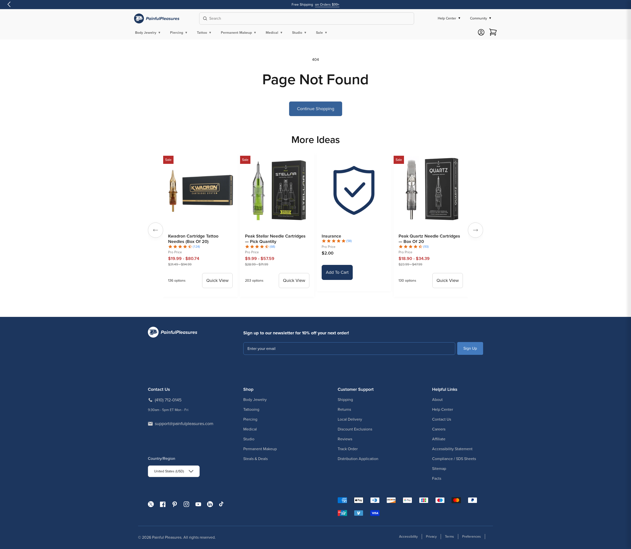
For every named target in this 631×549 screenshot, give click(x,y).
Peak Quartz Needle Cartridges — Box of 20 (429, 239)
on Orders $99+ (327, 4)
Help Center (442, 409)
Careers (438, 429)
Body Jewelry (255, 399)
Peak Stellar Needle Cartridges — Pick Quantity (275, 239)
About (437, 399)
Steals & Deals (255, 459)
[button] (148, 32)
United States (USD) (169, 471)
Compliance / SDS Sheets (454, 459)
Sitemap (439, 468)
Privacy (431, 536)
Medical (250, 429)
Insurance (331, 236)
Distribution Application (358, 459)
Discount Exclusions (355, 429)
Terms (449, 536)
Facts (436, 478)
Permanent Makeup (260, 449)
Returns (344, 409)
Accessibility (408, 536)
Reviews (345, 439)
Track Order (348, 449)
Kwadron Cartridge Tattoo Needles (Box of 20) (193, 239)
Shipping (345, 399)
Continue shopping (315, 108)
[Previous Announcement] (9, 4)
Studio (248, 439)
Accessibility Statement (452, 449)
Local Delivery (350, 419)
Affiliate (438, 439)
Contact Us (441, 419)
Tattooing (251, 409)
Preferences (471, 536)
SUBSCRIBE (470, 348)
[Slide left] (155, 230)
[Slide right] (475, 230)
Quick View (217, 280)
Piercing (250, 419)
